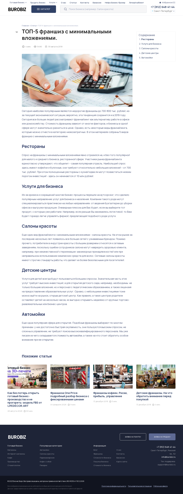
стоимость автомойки (69, 335)
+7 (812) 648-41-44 (163, 7)
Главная (25, 25)
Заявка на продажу (162, 437)
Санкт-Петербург (163, 11)
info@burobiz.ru (168, 457)
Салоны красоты (39, 226)
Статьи (33, 25)
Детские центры (39, 270)
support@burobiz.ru (166, 464)
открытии (47, 339)
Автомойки (33, 314)
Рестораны (33, 146)
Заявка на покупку (133, 437)
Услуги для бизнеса (42, 186)
